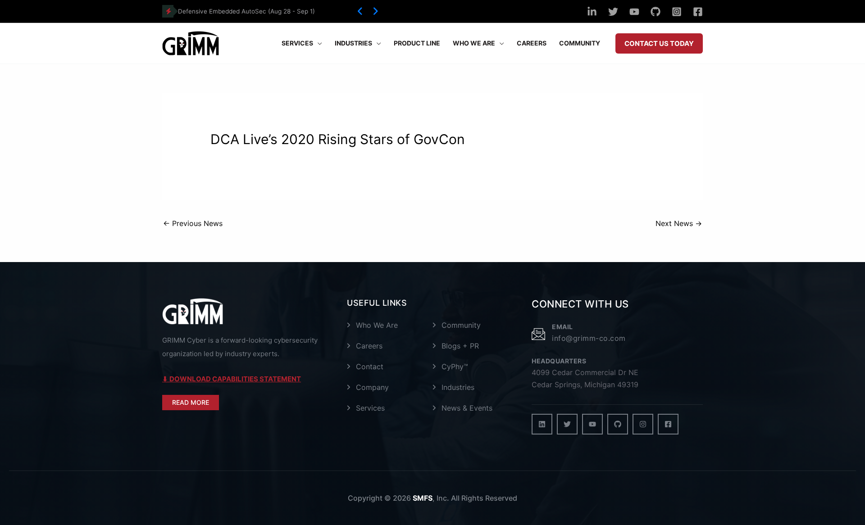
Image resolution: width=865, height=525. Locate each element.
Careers (369, 345)
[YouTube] (634, 12)
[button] (360, 11)
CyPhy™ (455, 366)
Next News (679, 223)
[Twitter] (613, 12)
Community (461, 325)
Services (370, 408)
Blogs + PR (460, 345)
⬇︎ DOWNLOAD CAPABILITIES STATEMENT (231, 379)
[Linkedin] (592, 12)
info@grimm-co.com (589, 338)
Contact (369, 366)
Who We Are (377, 325)
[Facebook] (698, 12)
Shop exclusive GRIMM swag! (221, 11)
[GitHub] (655, 12)
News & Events (467, 408)
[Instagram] (677, 12)
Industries (458, 387)
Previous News (193, 223)
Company (372, 387)
